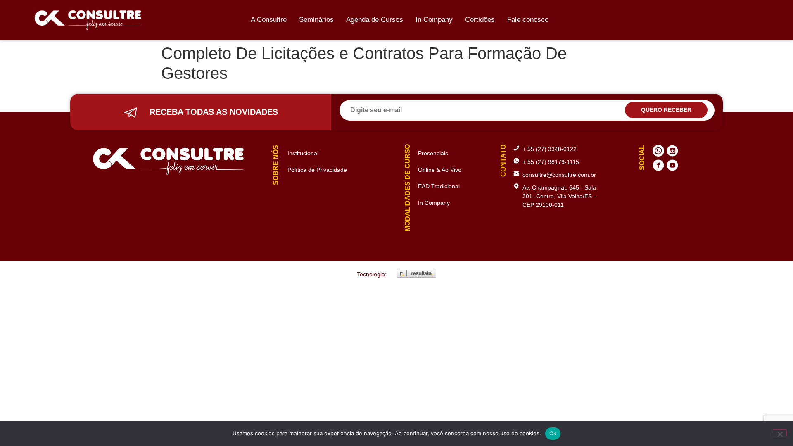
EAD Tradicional (439, 186)
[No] (780, 433)
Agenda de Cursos (374, 20)
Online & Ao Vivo (439, 169)
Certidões (480, 20)
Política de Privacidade (317, 169)
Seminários (316, 20)
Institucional (302, 153)
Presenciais (433, 153)
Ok (553, 433)
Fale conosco (527, 20)
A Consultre (269, 20)
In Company (434, 20)
